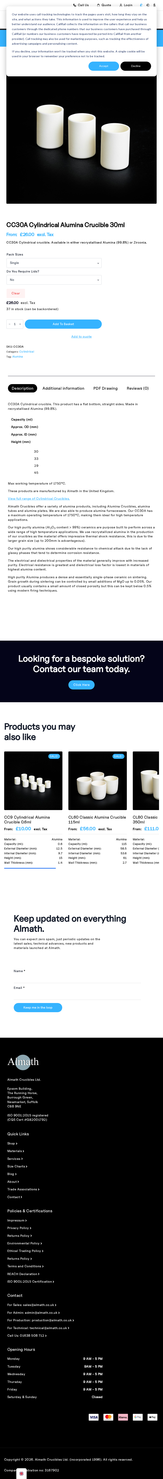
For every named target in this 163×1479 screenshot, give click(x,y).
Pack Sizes (15, 254)
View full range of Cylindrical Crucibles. (39, 499)
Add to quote (81, 336)
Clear (16, 293)
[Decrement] (9, 324)
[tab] (22, 388)
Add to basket (63, 324)
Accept (103, 66)
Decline (136, 66)
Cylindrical (26, 351)
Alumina (17, 356)
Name (19, 971)
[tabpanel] (81, 497)
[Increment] (20, 324)
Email (19, 987)
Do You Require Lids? (23, 271)
